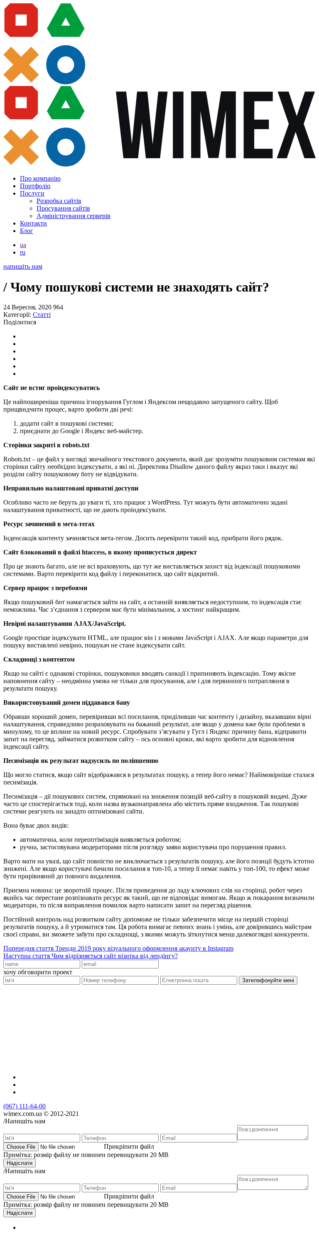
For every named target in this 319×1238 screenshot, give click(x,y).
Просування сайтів (63, 208)
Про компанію (40, 178)
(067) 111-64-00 (24, 1106)
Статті (42, 314)
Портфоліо (35, 185)
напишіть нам (22, 266)
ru (22, 252)
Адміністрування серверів (73, 215)
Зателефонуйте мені (268, 980)
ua (23, 244)
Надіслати (19, 1163)
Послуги (32, 193)
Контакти (33, 223)
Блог (26, 230)
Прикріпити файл (129, 1146)
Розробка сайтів (59, 200)
